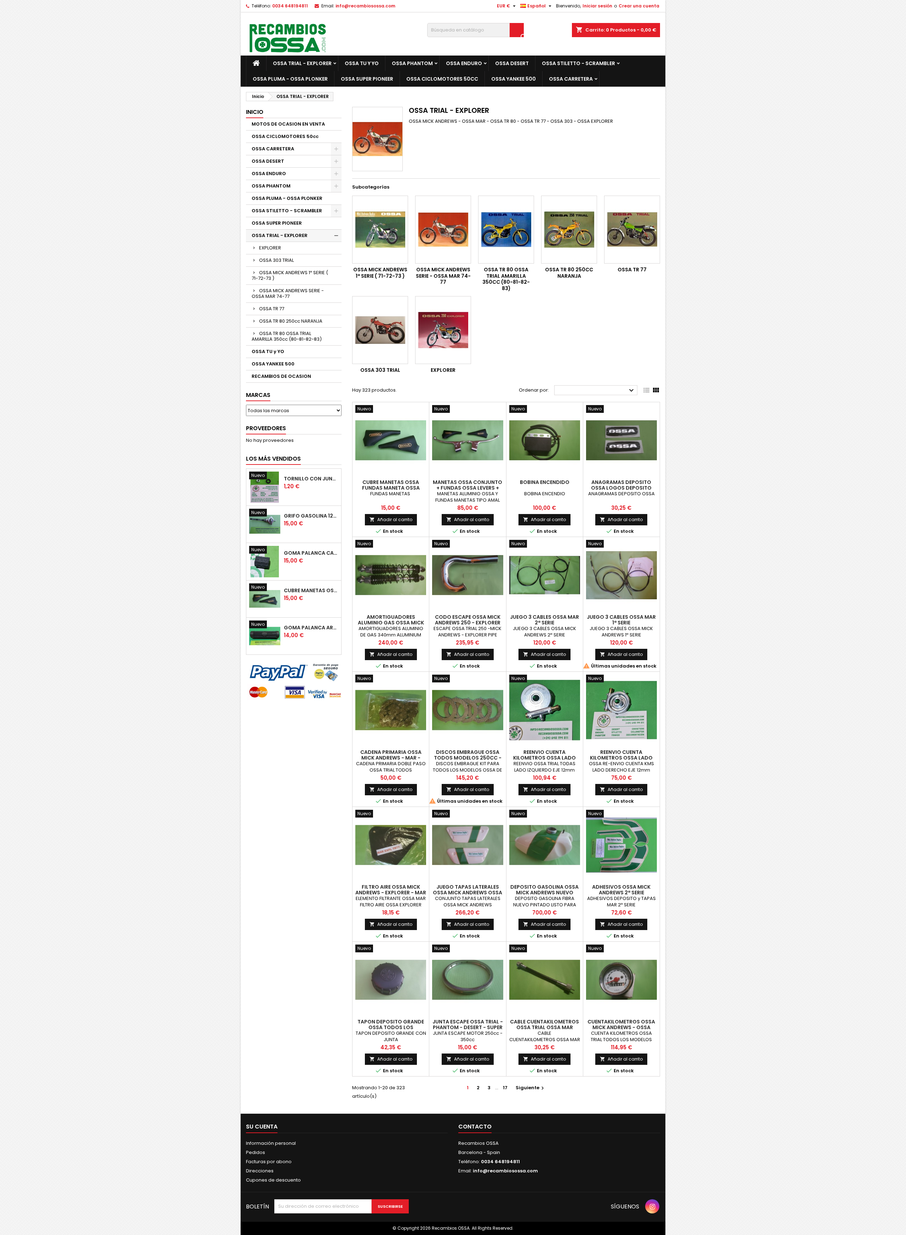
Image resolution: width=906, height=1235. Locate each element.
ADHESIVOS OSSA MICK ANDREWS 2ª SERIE (621, 889)
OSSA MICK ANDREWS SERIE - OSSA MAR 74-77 (288, 293)
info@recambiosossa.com (365, 6)
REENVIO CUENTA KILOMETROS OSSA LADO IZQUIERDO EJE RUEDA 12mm (544, 758)
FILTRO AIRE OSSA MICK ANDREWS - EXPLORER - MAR (390, 889)
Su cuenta (261, 1127)
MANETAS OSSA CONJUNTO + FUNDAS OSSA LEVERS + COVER (467, 488)
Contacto (475, 1127)
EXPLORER (270, 247)
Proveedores (266, 428)
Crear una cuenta (639, 6)
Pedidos (255, 1152)
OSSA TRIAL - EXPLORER (302, 63)
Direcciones (260, 1170)
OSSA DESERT (512, 63)
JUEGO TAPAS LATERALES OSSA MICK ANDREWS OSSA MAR (467, 892)
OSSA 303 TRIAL (276, 260)
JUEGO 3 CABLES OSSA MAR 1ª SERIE (621, 619)
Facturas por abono (269, 1161)
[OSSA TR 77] (632, 230)
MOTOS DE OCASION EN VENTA (288, 124)
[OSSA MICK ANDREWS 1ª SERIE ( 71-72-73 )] (380, 230)
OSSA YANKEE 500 (513, 78)
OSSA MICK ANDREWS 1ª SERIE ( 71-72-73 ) (290, 275)
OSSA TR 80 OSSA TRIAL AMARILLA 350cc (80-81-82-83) (287, 336)
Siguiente (531, 1087)
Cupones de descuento (273, 1180)
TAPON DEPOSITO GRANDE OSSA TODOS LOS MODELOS (390, 1027)
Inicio (254, 112)
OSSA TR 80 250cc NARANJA (290, 321)
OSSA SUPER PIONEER (367, 78)
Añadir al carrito (390, 519)
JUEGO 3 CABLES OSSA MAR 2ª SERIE (544, 619)
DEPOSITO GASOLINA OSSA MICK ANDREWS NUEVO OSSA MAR (544, 892)
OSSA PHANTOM (412, 63)
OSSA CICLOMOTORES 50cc (442, 78)
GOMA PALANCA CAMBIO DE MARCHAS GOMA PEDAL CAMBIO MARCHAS (311, 553)
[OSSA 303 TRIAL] (380, 330)
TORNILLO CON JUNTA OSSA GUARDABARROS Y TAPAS (311, 478)
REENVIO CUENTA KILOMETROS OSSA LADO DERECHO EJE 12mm (621, 758)
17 (505, 1087)
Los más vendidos (273, 459)
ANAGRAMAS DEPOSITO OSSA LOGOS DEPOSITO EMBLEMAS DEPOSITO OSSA (621, 488)
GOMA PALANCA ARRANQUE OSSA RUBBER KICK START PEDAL (311, 627)
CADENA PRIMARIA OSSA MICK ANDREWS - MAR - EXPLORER (391, 758)
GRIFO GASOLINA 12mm (311, 516)
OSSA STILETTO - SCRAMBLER (578, 63)
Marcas (258, 395)
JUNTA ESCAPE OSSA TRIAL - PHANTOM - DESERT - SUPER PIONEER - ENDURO (467, 1027)
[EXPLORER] (443, 330)
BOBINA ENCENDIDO (544, 482)
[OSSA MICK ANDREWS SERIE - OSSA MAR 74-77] (443, 230)
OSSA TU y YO (362, 63)
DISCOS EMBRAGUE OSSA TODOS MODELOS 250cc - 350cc (467, 758)
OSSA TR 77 (271, 308)
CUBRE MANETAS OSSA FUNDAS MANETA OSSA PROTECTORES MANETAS (311, 590)
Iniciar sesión (597, 6)
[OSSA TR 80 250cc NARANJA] (569, 230)
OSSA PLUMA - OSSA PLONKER (290, 78)
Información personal (271, 1143)
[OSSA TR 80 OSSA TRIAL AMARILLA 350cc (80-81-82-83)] (506, 230)
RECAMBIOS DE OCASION (281, 376)
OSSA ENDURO (464, 63)
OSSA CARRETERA (571, 78)
